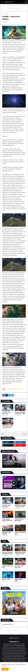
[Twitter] (6, 395)
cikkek (9, 388)
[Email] (12, 395)
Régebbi (25, 434)
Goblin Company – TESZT (19, 580)
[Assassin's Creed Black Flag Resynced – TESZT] (20, 407)
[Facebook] (3, 395)
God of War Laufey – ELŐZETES (6, 533)
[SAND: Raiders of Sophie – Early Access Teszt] (7, 421)
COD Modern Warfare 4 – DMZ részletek (20, 519)
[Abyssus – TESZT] (7, 574)
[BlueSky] (9, 395)
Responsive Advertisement (14, 8)
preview (4, 390)
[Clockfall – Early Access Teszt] (7, 561)
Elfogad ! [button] (5, 669)
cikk (8, 13)
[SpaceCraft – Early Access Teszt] (7, 407)
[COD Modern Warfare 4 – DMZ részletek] (20, 514)
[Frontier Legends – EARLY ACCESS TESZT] (7, 514)
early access (19, 388)
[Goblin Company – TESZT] (20, 574)
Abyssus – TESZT (6, 579)
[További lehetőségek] (15, 395)
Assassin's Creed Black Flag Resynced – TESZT (20, 413)
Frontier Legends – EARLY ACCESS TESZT (7, 519)
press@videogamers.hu (7, 624)
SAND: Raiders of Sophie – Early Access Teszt (7, 426)
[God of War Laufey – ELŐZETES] (7, 527)
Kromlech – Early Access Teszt (20, 533)
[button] (1, 2)
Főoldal (4, 13)
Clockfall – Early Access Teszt (7, 566)
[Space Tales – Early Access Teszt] (20, 561)
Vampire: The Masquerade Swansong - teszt (11, 463)
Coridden (13, 388)
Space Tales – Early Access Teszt (19, 566)
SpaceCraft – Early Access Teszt (6, 413)
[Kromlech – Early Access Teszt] (20, 527)
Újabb (2, 434)
